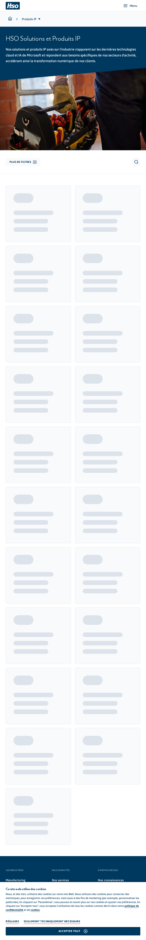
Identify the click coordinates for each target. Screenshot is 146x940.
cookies (35, 909)
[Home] (13, 6)
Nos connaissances (111, 880)
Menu (133, 5)
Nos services (60, 880)
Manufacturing (15, 880)
